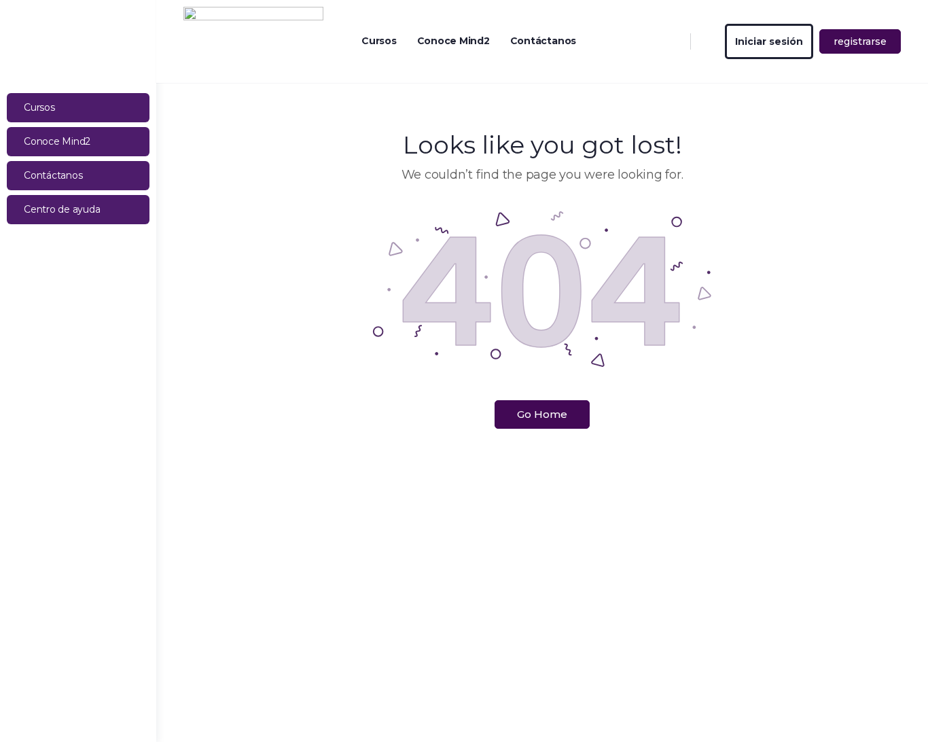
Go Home (542, 414)
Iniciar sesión (769, 41)
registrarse (860, 41)
